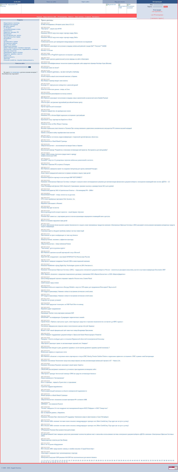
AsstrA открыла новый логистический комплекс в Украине (59, 76)
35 (112, 460)
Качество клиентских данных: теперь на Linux (55, 89)
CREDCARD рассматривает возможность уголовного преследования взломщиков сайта (68, 369)
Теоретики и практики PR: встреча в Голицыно (55, 164)
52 (151, 460)
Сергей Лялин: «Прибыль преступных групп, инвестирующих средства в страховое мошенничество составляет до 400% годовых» (82, 322)
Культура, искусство (10, 51)
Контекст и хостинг (47, 50)
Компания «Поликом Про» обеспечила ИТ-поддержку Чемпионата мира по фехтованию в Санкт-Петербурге (74, 417)
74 (67, 462)
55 (158, 460)
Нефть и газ (7, 55)
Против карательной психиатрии (51, 106)
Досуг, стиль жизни (10, 44)
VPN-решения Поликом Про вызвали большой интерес (58, 430)
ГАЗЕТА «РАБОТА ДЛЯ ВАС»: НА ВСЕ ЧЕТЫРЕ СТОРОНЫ (60, 72)
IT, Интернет (7, 27)
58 (164, 460)
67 (51, 462)
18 (74, 460)
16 (69, 460)
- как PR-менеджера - (157, 15)
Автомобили (7, 38)
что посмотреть (15, 72)
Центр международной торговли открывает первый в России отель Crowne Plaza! (66, 278)
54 (155, 460)
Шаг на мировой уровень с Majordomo (53, 412)
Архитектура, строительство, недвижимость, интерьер (21, 49)
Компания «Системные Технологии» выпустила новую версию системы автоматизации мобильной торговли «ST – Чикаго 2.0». (81, 360)
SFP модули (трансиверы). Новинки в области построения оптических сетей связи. (67, 291)
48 (142, 460)
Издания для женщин (10, 46)
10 (56, 460)
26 (92, 460)
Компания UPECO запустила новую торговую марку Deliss (59, 33)
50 (146, 460)
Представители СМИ (49, 17)
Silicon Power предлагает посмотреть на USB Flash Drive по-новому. (62, 304)
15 (67, 460)
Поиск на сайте (51, 2)
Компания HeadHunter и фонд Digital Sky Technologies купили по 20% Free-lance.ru (67, 265)
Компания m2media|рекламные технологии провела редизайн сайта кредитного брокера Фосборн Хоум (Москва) (76, 63)
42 (128, 460)
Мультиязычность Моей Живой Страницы (54, 141)
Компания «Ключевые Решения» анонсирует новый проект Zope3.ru (62, 365)
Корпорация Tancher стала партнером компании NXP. (57, 313)
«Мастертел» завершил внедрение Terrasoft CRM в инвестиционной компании (65, 261)
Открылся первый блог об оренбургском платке (56, 111)
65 (46, 462)
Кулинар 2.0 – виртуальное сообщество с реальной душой (59, 85)
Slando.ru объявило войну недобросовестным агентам (58, 132)
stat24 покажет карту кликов (50, 283)
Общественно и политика (11, 23)
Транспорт (7, 58)
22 (83, 460)
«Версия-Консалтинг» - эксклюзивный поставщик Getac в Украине (61, 145)
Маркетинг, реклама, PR (11, 32)
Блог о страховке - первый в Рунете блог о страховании (58, 382)
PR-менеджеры (62, 17)
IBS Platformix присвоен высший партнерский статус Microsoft (60, 252)
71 (60, 462)
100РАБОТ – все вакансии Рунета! (52, 404)
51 (149, 460)
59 (167, 460)
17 (72, 460)
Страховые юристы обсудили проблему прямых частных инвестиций (62, 231)
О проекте (88, 17)
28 (96, 460)
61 (171, 460)
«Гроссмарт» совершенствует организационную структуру (59, 453)
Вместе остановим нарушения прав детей (54, 220)
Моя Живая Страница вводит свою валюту (54, 80)
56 (160, 460)
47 (140, 460)
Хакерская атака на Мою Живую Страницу (54, 124)
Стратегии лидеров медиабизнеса (51, 386)
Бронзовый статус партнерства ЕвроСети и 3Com (56, 119)
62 (173, 460)
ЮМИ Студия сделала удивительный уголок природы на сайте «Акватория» (65, 59)
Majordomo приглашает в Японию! (51, 203)
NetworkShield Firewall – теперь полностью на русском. (58, 195)
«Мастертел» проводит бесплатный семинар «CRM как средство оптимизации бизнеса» (68, 373)
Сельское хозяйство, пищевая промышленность (19, 60)
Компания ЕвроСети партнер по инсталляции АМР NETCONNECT (61, 177)
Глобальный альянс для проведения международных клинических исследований (66, 42)
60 (169, 460)
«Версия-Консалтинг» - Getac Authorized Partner (56, 244)
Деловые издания (9, 26)
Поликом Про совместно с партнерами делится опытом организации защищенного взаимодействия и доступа (75, 216)
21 (81, 460)
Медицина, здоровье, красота (13, 54)
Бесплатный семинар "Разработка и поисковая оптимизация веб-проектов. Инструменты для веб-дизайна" (74, 150)
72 (62, 462)
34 (110, 460)
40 (124, 460)
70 (58, 462)
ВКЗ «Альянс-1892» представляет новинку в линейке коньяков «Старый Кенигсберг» (67, 449)
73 (65, 462)
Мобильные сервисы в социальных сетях (54, 352)
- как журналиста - (157, 11)
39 (121, 460)
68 (53, 462)
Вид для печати (120, 2)
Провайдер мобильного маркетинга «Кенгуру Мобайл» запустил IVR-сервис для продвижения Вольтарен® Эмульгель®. (79, 287)
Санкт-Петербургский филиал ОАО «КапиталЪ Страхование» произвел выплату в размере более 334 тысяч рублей (77, 186)
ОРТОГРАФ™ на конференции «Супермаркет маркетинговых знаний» (62, 317)
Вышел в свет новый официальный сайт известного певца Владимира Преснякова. (67, 330)
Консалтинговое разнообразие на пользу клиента (56, 93)
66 (49, 462)
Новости (70, 17)
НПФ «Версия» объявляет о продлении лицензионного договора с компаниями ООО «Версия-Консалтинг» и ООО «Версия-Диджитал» (83, 274)
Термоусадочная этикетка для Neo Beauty (54, 440)
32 (106, 460)
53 (153, 460)
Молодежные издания (10, 43)
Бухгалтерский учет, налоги (12, 35)
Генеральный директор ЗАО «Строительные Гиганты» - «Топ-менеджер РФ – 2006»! (67, 190)
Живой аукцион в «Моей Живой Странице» (54, 395)
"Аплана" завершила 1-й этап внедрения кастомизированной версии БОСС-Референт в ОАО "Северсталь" (74, 408)
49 (144, 460)
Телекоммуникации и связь (12, 29)
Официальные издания (11, 24)
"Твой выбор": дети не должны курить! (53, 248)
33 (108, 460)
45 (135, 460)
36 (115, 460)
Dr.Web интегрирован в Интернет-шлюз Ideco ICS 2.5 (57, 24)
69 (55, 462)
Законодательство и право (12, 37)
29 (99, 460)
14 (65, 460)
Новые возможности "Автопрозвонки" (52, 378)
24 (87, 460)
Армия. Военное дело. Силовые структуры (17, 48)
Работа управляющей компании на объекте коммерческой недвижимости (64, 391)
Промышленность (9, 57)
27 (94, 460)
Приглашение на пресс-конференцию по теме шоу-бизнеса (59, 235)
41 (126, 460)
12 (60, 460)
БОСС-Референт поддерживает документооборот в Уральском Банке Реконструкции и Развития (71, 335)
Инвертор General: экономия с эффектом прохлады (57, 239)
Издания (39, 17)
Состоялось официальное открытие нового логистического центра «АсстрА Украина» (67, 326)
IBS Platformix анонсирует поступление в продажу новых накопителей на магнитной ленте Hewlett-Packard (74, 98)
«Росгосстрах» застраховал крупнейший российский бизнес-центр (61, 102)
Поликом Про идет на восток (50, 207)
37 (117, 460)
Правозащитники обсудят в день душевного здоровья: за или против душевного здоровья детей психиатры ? (75, 347)
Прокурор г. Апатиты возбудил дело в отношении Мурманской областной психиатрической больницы (72, 339)
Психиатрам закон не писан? (50, 68)
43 (130, 460)
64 (44, 462)
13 (62, 460)
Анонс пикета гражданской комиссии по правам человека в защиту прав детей (65, 173)
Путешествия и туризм (11, 41)
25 (90, 460)
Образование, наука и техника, (13, 52)
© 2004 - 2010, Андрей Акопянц (10, 468)
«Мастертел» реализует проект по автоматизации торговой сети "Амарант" (64, 343)
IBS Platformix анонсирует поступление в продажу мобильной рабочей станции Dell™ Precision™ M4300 (73, 46)
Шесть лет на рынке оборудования (52, 444)
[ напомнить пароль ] (157, 18)
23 (85, 460)
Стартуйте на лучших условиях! (51, 300)
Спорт (5, 40)
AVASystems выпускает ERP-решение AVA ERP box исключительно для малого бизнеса (69, 457)
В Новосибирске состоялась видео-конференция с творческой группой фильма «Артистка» (69, 137)
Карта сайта (85, 2)
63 (42, 462)
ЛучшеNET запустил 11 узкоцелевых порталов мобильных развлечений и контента (67, 160)
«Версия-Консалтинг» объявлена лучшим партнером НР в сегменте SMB (64, 399)
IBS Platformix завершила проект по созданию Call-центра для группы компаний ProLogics (69, 169)
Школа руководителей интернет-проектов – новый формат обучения (62, 212)
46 (137, 460)
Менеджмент (8, 34)
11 (58, 460)
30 (101, 460)
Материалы (95, 17)
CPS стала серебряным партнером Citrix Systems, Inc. (58, 199)
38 (119, 460)
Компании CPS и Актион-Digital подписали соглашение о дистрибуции (63, 115)
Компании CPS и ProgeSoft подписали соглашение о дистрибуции (61, 55)
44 (133, 460)
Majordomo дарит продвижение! (51, 309)
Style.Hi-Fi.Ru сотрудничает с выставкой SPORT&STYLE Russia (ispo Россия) (65, 257)
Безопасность (8, 31)
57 (162, 460)
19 (76, 460)
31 (103, 460)
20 (78, 460)
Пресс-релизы (79, 17)
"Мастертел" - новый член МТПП (51, 29)
